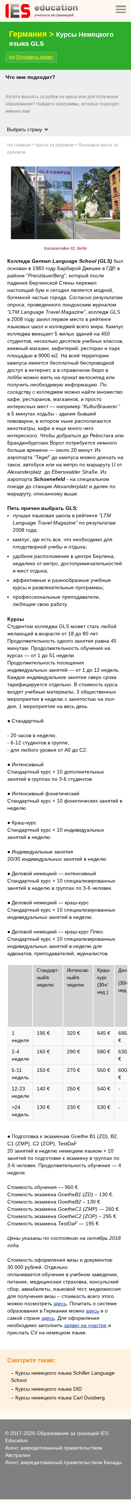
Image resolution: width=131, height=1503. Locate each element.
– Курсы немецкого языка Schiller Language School (63, 1376)
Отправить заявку (34, 57)
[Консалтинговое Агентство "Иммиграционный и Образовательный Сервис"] (41, 16)
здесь (60, 1303)
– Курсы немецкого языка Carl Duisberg (58, 1397)
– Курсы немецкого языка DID (46, 1389)
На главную (19, 145)
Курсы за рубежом (55, 145)
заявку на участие (85, 1325)
